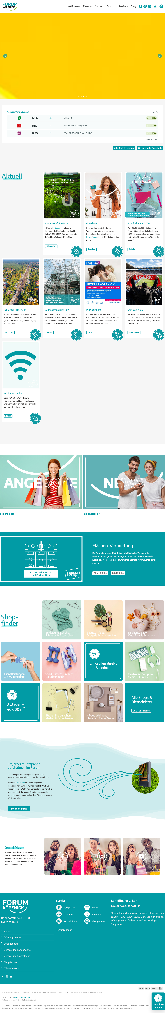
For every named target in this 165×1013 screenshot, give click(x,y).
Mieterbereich (11, 968)
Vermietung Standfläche (17, 956)
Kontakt (8, 931)
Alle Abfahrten (151, 139)
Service (122, 6)
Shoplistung (10, 962)
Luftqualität (57, 228)
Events (87, 6)
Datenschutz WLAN (29, 992)
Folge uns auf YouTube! (141, 861)
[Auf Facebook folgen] (3, 977)
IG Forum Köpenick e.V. (22, 997)
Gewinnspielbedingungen (78, 992)
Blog (133, 6)
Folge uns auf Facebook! (63, 861)
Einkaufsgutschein (94, 237)
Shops (98, 6)
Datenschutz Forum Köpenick (11, 992)
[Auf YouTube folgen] (11, 977)
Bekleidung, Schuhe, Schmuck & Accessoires (62, 620)
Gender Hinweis (63, 992)
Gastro (110, 6)
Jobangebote (11, 943)
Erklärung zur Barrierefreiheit (47, 992)
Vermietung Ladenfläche (17, 949)
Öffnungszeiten (12, 937)
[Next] (160, 55)
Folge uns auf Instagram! (102, 861)
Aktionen (73, 6)
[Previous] (5, 55)
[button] (155, 6)
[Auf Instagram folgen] (7, 977)
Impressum (92, 992)
